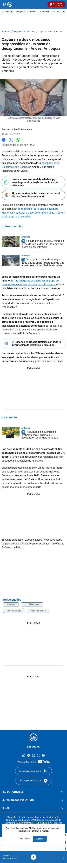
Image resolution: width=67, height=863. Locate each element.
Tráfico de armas (38, 611)
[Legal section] (62, 808)
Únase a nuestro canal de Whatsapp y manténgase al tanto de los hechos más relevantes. (35, 182)
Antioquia (30, 31)
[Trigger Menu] (4, 4)
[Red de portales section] (62, 792)
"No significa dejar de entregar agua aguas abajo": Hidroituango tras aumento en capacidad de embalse (42, 262)
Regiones (18, 31)
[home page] (33, 737)
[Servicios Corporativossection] (62, 800)
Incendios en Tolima (49, 11)
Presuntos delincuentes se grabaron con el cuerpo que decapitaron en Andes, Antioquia (40, 434)
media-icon (33, 857)
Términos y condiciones (18, 820)
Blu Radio (6, 31)
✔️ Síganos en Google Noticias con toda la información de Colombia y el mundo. (36, 343)
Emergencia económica (26, 11)
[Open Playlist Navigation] (63, 857)
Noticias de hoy (14, 611)
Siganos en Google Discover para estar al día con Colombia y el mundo (36, 195)
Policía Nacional (32, 604)
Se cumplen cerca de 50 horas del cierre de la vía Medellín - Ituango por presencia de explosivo (42, 243)
